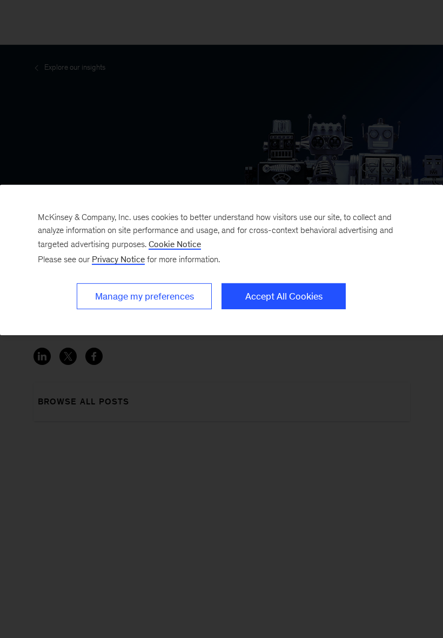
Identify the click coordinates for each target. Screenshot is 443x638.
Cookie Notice (175, 243)
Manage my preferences (144, 295)
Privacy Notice (118, 258)
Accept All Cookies (284, 295)
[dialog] (221, 259)
